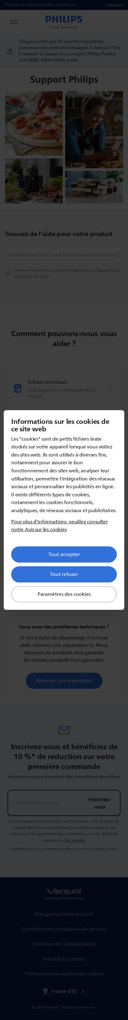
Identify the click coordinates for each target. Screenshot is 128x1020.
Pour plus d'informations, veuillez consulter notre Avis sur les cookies (59, 526)
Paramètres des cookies (64, 594)
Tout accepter (64, 554)
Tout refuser (64, 574)
